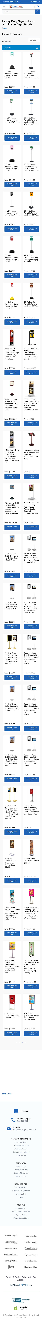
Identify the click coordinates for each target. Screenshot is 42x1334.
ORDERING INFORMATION (21, 1139)
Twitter (15, 1324)
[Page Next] (25, 1042)
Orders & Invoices (21, 1170)
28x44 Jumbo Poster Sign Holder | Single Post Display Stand (31, 1016)
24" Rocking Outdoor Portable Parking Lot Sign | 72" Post (11, 168)
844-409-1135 (15, 2)
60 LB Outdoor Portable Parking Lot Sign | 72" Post (11, 120)
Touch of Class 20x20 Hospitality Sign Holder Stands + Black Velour (11, 606)
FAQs (21, 1197)
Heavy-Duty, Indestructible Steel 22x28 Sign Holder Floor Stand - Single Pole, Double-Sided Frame (11, 966)
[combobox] (21, 11)
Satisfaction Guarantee (21, 1211)
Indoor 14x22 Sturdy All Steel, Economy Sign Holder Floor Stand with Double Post (31, 810)
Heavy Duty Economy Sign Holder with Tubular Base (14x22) (9, 863)
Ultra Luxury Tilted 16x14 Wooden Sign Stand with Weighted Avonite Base (31, 454)
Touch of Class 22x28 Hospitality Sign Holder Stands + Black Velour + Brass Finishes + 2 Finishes (11, 658)
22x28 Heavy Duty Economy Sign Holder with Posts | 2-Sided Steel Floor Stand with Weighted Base (31, 913)
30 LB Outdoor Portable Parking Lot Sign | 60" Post (11, 213)
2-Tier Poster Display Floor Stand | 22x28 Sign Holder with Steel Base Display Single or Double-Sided (12, 913)
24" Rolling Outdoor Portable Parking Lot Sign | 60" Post (11, 75)
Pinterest (21, 1324)
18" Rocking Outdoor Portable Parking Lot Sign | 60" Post (31, 259)
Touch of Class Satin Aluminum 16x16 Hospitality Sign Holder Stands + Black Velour (31, 558)
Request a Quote (21, 1142)
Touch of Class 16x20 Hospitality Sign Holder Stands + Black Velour (11, 557)
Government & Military (21, 1152)
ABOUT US (21, 1205)
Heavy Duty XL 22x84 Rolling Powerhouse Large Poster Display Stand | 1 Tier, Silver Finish (11, 354)
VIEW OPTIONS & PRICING (12, 91)
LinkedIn (27, 1324)
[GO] (37, 11)
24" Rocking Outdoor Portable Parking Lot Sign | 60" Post (11, 259)
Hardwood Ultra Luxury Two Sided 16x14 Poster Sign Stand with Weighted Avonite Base (11, 405)
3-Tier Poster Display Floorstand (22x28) (31, 861)
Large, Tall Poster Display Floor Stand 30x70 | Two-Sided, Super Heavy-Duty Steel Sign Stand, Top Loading (31, 966)
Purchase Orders (21, 1149)
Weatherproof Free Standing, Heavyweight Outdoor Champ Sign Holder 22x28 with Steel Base (31, 354)
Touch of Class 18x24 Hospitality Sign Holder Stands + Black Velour (11, 707)
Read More (6, 1094)
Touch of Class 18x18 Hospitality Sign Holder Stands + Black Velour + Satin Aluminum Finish (11, 760)
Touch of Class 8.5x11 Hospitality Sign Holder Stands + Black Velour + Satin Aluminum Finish (31, 658)
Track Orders (21, 1166)
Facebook (9, 1324)
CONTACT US (21, 1163)
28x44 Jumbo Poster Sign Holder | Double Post (11, 1015)
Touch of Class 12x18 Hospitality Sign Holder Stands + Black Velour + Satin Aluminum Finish (31, 760)
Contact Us (35, 2)
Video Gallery (21, 1194)
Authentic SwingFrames (21, 1191)
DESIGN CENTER (21, 1184)
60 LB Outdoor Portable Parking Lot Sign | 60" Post (31, 213)
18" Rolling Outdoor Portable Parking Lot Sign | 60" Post (31, 304)
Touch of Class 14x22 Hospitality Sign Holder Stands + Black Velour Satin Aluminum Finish (31, 709)
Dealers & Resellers (21, 1173)
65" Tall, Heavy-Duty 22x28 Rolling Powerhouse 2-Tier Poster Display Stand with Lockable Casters (31, 404)
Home (4, 28)
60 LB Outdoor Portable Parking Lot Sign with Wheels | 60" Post (31, 121)
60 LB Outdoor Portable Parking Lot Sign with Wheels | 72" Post (31, 75)
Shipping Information (21, 1145)
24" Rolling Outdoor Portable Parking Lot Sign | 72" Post (11, 305)
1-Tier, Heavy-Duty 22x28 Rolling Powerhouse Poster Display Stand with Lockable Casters (31, 508)
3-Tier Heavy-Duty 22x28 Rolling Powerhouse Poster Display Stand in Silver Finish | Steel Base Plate (11, 456)
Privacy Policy (21, 1215)
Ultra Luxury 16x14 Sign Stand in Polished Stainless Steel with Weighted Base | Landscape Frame (11, 508)
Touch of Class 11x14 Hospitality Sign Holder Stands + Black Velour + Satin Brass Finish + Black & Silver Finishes (12, 812)
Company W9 (21, 1155)
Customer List (21, 1208)
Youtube (33, 1324)
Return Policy (21, 1176)
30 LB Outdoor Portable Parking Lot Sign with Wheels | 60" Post (31, 168)
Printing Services (21, 1187)
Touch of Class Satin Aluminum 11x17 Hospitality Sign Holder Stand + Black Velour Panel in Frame (31, 607)
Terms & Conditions (21, 1218)
